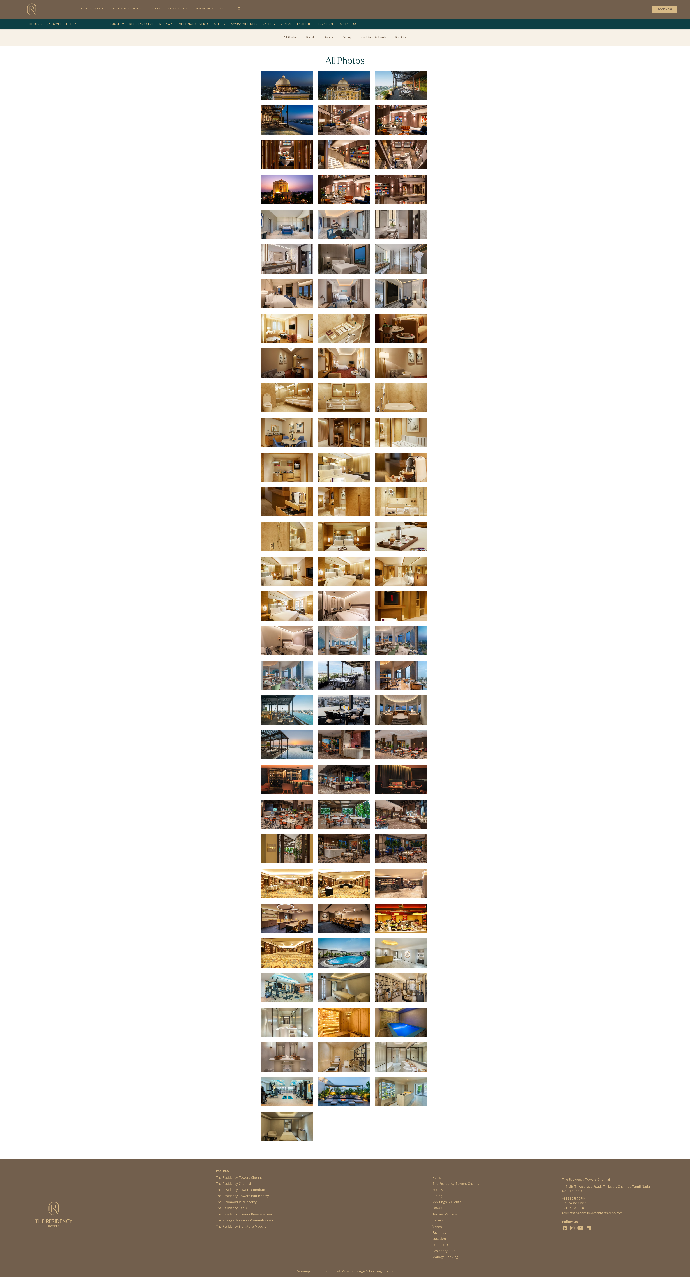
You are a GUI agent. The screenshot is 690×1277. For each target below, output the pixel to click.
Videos (286, 24)
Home (436, 1177)
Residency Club (141, 24)
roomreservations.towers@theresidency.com (592, 1213)
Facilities (304, 24)
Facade (310, 37)
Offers (155, 8)
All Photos (290, 37)
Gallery (269, 24)
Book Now (665, 9)
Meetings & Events (126, 8)
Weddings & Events (373, 37)
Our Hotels (90, 8)
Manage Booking (445, 1257)
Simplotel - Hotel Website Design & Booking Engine (353, 1271)
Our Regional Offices (212, 8)
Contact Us (177, 8)
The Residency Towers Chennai (52, 24)
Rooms (115, 24)
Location (325, 24)
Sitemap (303, 1271)
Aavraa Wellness (244, 24)
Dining (164, 24)
